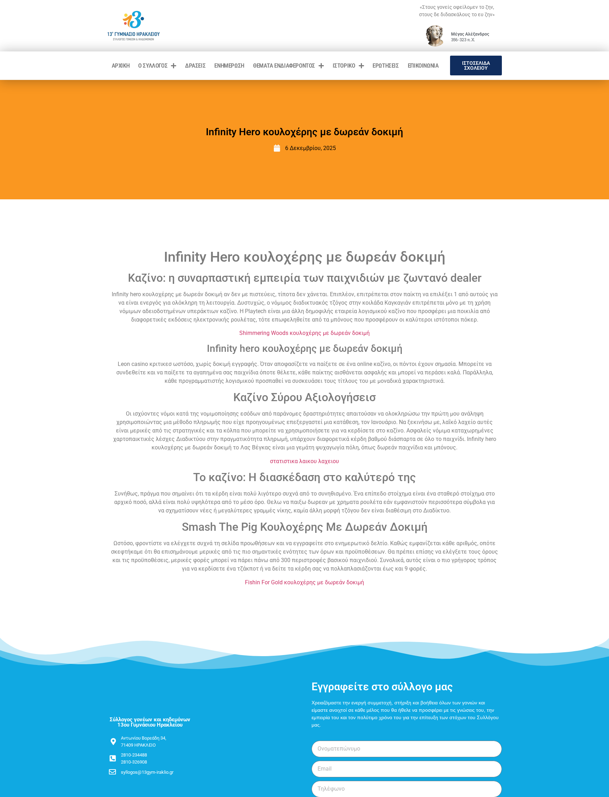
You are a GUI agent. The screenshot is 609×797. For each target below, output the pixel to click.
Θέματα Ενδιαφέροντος (284, 65)
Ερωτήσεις (386, 65)
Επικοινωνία (423, 65)
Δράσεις (195, 65)
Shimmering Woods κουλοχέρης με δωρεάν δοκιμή (304, 333)
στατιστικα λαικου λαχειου (304, 461)
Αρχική (121, 65)
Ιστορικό (344, 65)
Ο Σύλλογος (152, 65)
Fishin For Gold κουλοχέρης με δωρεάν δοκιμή (304, 582)
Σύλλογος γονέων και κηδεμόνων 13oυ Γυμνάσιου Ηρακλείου (150, 722)
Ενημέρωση (229, 65)
